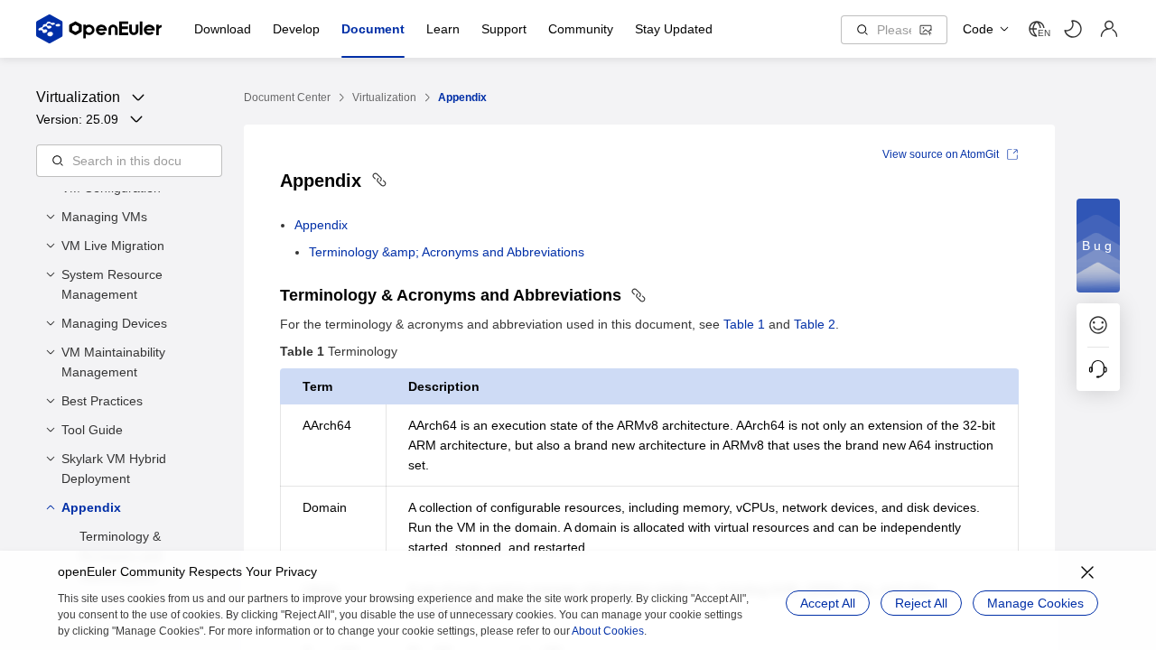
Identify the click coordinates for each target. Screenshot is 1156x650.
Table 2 (814, 324)
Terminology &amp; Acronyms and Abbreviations (446, 252)
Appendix (91, 507)
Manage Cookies (1035, 603)
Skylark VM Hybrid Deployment (113, 468)
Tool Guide (92, 429)
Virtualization (384, 97)
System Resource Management (112, 284)
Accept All (827, 603)
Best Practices (102, 401)
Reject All (921, 603)
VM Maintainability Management (113, 362)
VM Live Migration (112, 245)
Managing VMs (104, 216)
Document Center (287, 97)
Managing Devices (114, 323)
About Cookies (608, 631)
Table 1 (744, 324)
